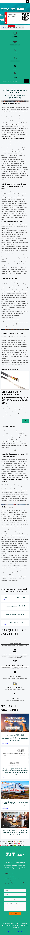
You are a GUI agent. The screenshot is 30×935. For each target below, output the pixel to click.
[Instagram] (18, 931)
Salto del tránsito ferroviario (15, 622)
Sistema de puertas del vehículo (15, 606)
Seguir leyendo (5, 743)
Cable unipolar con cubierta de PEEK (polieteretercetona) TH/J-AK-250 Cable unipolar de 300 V (14, 397)
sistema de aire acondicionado (15, 598)
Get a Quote (15, 913)
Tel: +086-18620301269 (14, 23)
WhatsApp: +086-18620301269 (12, 15)
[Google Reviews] (21, 931)
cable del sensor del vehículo (15, 614)
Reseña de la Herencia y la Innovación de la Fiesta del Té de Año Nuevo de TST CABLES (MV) (15, 832)
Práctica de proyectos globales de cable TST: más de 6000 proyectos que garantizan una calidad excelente (15, 804)
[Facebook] (8, 931)
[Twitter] (15, 931)
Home (5, 27)
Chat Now (11, 26)
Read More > (4, 599)
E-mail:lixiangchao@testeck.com (15, 19)
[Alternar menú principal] (27, 1)
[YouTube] (11, 931)
